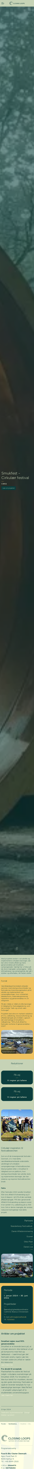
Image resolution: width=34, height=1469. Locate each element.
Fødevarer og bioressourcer (12, 1412)
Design (27, 1412)
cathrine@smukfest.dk (18, 1317)
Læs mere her (7, 1365)
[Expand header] (3, 3)
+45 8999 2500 (12, 1461)
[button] (17, 1265)
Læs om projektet (9, 488)
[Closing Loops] (17, 3)
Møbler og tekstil (7, 1415)
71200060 (10, 1319)
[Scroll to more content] (17, 948)
